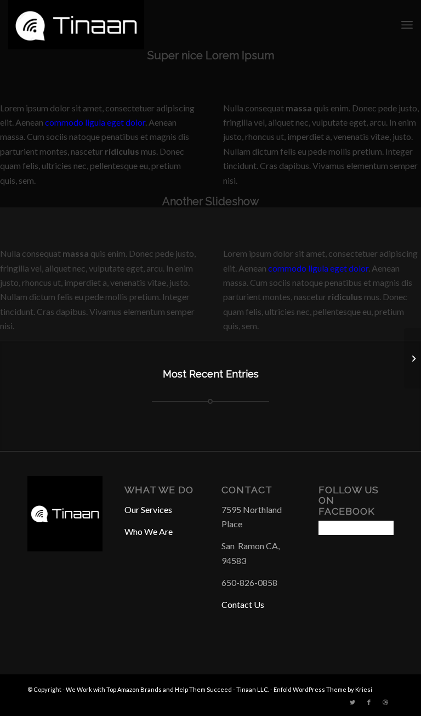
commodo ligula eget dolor (95, 122)
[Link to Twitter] (352, 702)
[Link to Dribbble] (385, 702)
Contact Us (242, 604)
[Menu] (407, 25)
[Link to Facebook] (369, 702)
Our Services (148, 509)
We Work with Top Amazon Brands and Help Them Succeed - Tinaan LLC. (167, 689)
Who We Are (148, 531)
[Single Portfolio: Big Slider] (412, 358)
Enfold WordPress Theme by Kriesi (323, 689)
